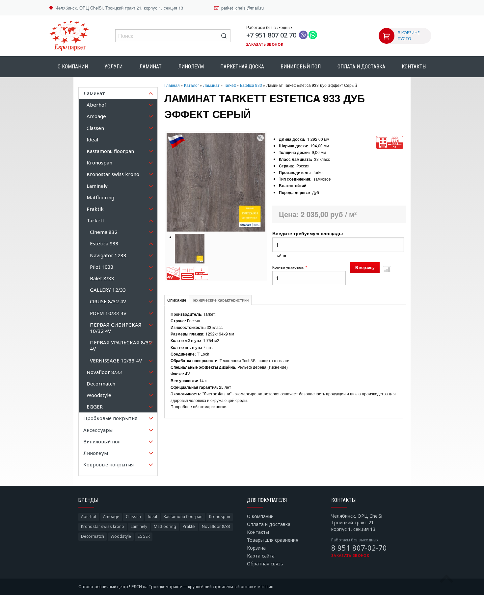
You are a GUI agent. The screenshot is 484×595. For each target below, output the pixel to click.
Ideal (152, 516)
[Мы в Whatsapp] (313, 35)
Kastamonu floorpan (183, 516)
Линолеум (191, 66)
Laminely (139, 526)
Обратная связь (265, 563)
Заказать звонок (264, 44)
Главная (172, 85)
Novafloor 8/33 (216, 526)
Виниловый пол (301, 66)
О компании (73, 66)
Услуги (113, 66)
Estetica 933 (251, 85)
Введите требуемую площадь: (307, 233)
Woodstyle (121, 536)
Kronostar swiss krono (102, 526)
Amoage (111, 516)
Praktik (189, 526)
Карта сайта (261, 556)
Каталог (191, 85)
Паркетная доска (242, 66)
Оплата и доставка (361, 66)
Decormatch (92, 536)
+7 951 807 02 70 (271, 35)
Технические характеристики (220, 300)
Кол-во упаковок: (289, 267)
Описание (176, 300)
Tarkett (230, 85)
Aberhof (88, 516)
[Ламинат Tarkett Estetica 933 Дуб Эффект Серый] (260, 137)
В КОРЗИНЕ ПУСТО (408, 35)
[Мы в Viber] (303, 35)
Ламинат (150, 66)
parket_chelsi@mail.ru (242, 8)
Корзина (256, 548)
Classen (133, 516)
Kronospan (219, 516)
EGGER (144, 536)
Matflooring (165, 526)
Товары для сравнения (272, 540)
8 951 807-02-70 (359, 547)
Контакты (414, 66)
